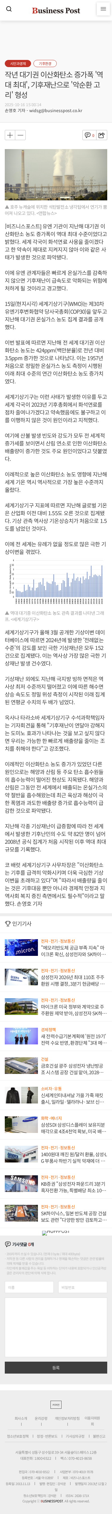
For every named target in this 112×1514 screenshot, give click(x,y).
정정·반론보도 (47, 1436)
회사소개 (21, 1418)
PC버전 (56, 1404)
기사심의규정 (75, 1436)
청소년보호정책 (18, 1436)
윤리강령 (41, 1418)
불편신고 (99, 1436)
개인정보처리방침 (67, 1418)
